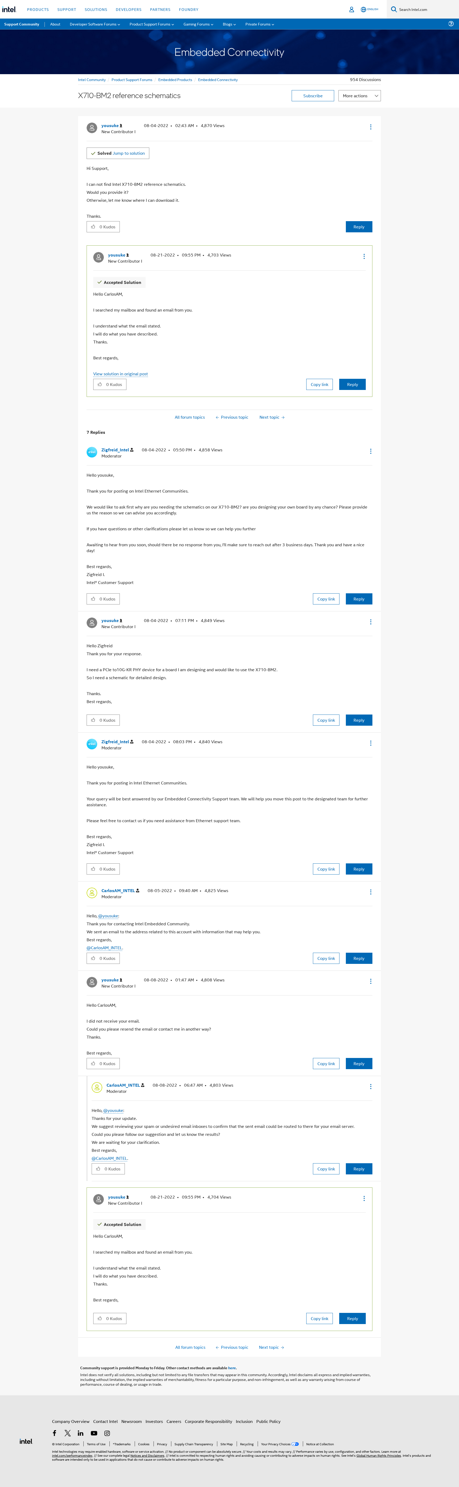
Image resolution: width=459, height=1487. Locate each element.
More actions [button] (355, 96)
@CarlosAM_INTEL (104, 947)
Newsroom (131, 1421)
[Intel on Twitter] (67, 1434)
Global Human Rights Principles (378, 1455)
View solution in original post (120, 374)
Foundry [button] (189, 9)
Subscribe (313, 96)
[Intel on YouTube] (94, 1434)
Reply (359, 227)
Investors (154, 1421)
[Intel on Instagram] (107, 1434)
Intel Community (92, 79)
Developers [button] (129, 9)
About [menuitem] (55, 24)
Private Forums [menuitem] (258, 24)
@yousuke (108, 916)
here (232, 1368)
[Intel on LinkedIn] (80, 1434)
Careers (174, 1421)
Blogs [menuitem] (227, 24)
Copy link (319, 384)
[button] (370, 126)
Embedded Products (175, 79)
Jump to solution (121, 153)
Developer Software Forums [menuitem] (93, 24)
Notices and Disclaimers (147, 1455)
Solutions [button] (96, 9)
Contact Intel (105, 1421)
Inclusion (244, 1421)
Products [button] (38, 9)
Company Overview (71, 1421)
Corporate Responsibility (208, 1421)
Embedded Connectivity (218, 79)
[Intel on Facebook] (54, 1434)
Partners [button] (160, 9)
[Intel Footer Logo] (26, 1441)
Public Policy (268, 1421)
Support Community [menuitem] (21, 24)
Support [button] (66, 9)
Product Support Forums (132, 79)
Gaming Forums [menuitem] (197, 24)
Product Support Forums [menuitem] (150, 24)
